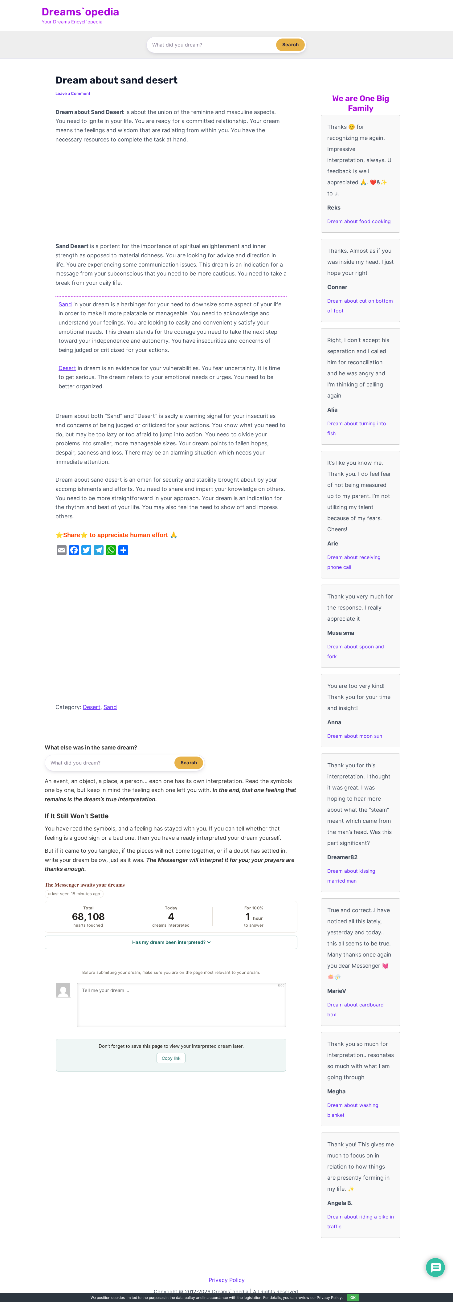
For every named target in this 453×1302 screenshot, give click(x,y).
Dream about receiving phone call (354, 562)
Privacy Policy (227, 1280)
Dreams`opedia (80, 12)
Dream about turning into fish (356, 428)
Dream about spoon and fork (355, 651)
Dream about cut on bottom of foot (360, 306)
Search (290, 44)
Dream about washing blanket (352, 1110)
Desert (67, 368)
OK (353, 1297)
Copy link (171, 1058)
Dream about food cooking (359, 221)
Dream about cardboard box (355, 1010)
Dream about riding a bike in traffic (360, 1222)
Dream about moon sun (354, 736)
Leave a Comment (72, 93)
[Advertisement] (171, 196)
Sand (65, 304)
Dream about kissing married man (351, 876)
